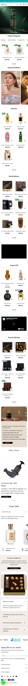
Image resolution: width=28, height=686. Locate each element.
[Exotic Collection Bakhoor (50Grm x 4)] (20, 365)
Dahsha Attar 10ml (20, 303)
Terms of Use (18, 658)
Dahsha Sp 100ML (20, 126)
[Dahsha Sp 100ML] (20, 118)
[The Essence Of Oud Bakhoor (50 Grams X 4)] (7, 385)
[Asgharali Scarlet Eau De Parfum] (7, 136)
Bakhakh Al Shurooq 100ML (7, 163)
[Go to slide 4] (15, 32)
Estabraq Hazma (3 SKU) (20, 355)
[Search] (20, 4)
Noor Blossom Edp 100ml (19, 57)
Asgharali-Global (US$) (11, 683)
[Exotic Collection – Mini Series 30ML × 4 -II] (7, 365)
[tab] (3, 40)
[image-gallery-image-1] (10, 88)
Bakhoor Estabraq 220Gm (7, 194)
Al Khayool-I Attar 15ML (9, 483)
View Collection (14, 568)
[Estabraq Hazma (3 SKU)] (20, 347)
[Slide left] (12, 501)
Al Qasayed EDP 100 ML (7, 57)
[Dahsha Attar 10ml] (20, 295)
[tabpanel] (14, 52)
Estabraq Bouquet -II (7, 355)
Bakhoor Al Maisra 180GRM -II (7, 212)
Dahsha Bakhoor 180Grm (21, 231)
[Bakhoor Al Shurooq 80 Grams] (20, 186)
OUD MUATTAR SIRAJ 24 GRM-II (7, 231)
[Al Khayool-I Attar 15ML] (14, 467)
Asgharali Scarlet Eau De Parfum (7, 145)
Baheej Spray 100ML (21, 145)
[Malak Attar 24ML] (7, 295)
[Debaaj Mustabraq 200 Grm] (20, 204)
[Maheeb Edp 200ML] (7, 118)
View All (14, 64)
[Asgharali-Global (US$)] (14, 584)
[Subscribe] (26, 655)
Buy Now (6, 497)
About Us (7, 443)
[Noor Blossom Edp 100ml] (19, 49)
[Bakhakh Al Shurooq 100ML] (7, 155)
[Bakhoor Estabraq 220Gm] (7, 186)
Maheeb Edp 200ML (7, 126)
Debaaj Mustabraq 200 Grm (20, 212)
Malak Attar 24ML (7, 303)
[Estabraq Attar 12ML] (20, 275)
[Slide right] (16, 501)
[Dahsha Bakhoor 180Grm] (20, 222)
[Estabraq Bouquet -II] (7, 347)
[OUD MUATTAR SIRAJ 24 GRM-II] (7, 222)
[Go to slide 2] (12, 32)
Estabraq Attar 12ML (20, 283)
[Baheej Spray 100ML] (20, 136)
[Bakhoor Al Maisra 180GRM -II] (7, 204)
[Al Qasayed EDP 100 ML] (7, 49)
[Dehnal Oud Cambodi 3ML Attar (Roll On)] (7, 275)
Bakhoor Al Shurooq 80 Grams (21, 194)
